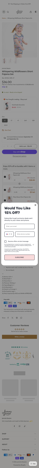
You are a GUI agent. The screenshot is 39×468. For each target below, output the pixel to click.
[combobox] (9, 234)
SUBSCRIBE (19, 257)
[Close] (35, 205)
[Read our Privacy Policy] (33, 244)
